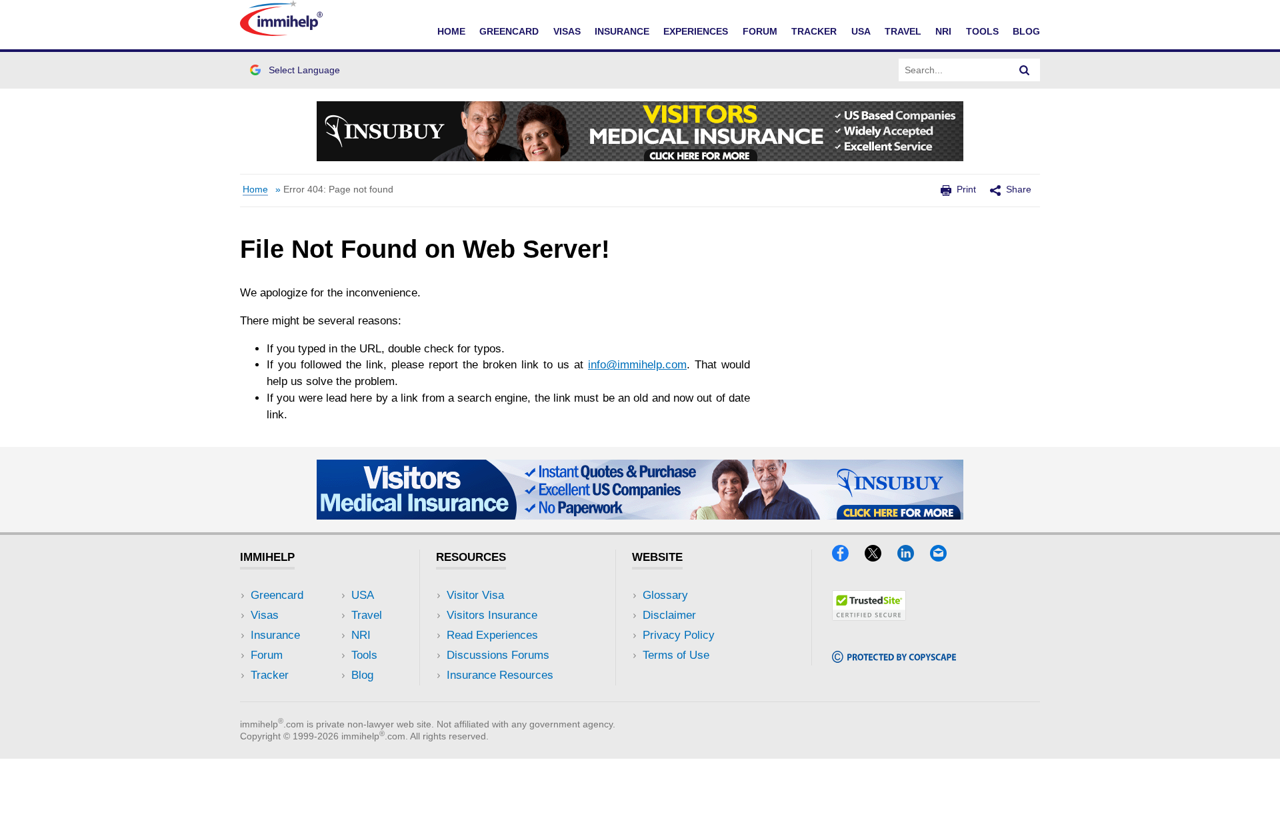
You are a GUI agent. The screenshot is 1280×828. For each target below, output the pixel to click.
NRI (943, 31)
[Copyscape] (894, 658)
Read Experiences (492, 635)
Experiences (695, 31)
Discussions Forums (498, 655)
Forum (760, 31)
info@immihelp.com (637, 364)
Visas (567, 31)
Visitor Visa (475, 595)
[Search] (1025, 70)
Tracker (814, 31)
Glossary (665, 595)
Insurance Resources (500, 675)
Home (451, 31)
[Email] (944, 557)
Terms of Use (676, 655)
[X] (879, 557)
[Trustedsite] (869, 616)
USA (861, 31)
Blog (1026, 31)
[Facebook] (846, 557)
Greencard (509, 31)
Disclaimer (669, 615)
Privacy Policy (679, 635)
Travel (903, 31)
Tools (982, 31)
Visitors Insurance (492, 615)
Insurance (622, 31)
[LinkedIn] (912, 557)
